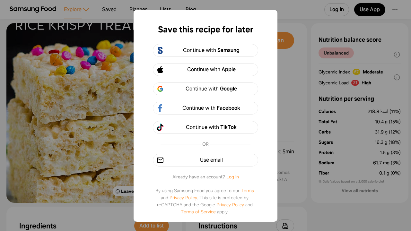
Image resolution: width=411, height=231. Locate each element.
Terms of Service (198, 212)
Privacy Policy (183, 198)
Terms (247, 190)
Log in (232, 177)
